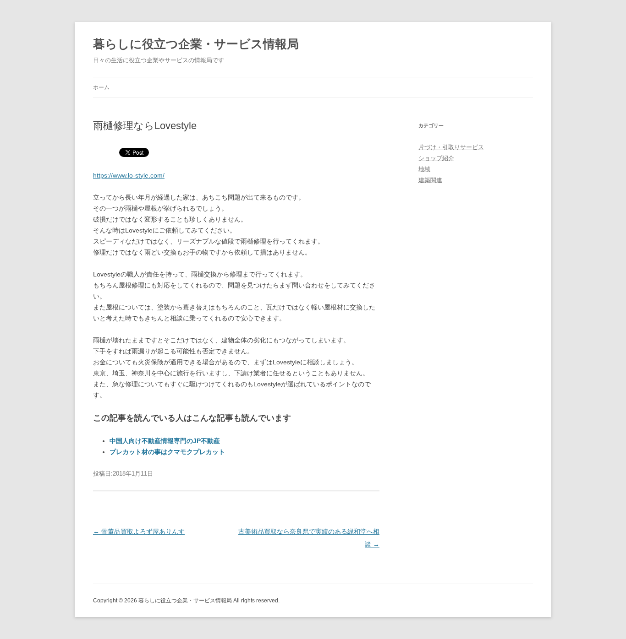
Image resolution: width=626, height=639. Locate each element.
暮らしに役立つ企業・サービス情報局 (196, 44)
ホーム (101, 87)
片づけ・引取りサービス (451, 147)
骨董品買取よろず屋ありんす (139, 531)
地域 (424, 169)
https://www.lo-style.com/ (129, 175)
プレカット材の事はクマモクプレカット (167, 451)
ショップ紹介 (436, 158)
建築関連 (430, 180)
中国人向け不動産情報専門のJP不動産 (165, 440)
